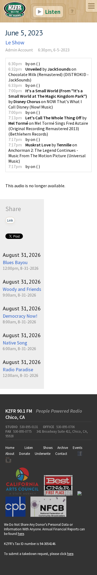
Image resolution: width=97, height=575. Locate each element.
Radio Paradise (18, 369)
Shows (48, 447)
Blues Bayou (15, 262)
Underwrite (42, 453)
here (21, 533)
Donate (24, 453)
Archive (62, 447)
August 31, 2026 (22, 254)
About (9, 453)
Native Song (15, 343)
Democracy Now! (20, 316)
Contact (61, 453)
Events (77, 447)
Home (9, 447)
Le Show (14, 42)
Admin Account (19, 49)
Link (10, 220)
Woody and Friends (22, 289)
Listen (52, 11)
